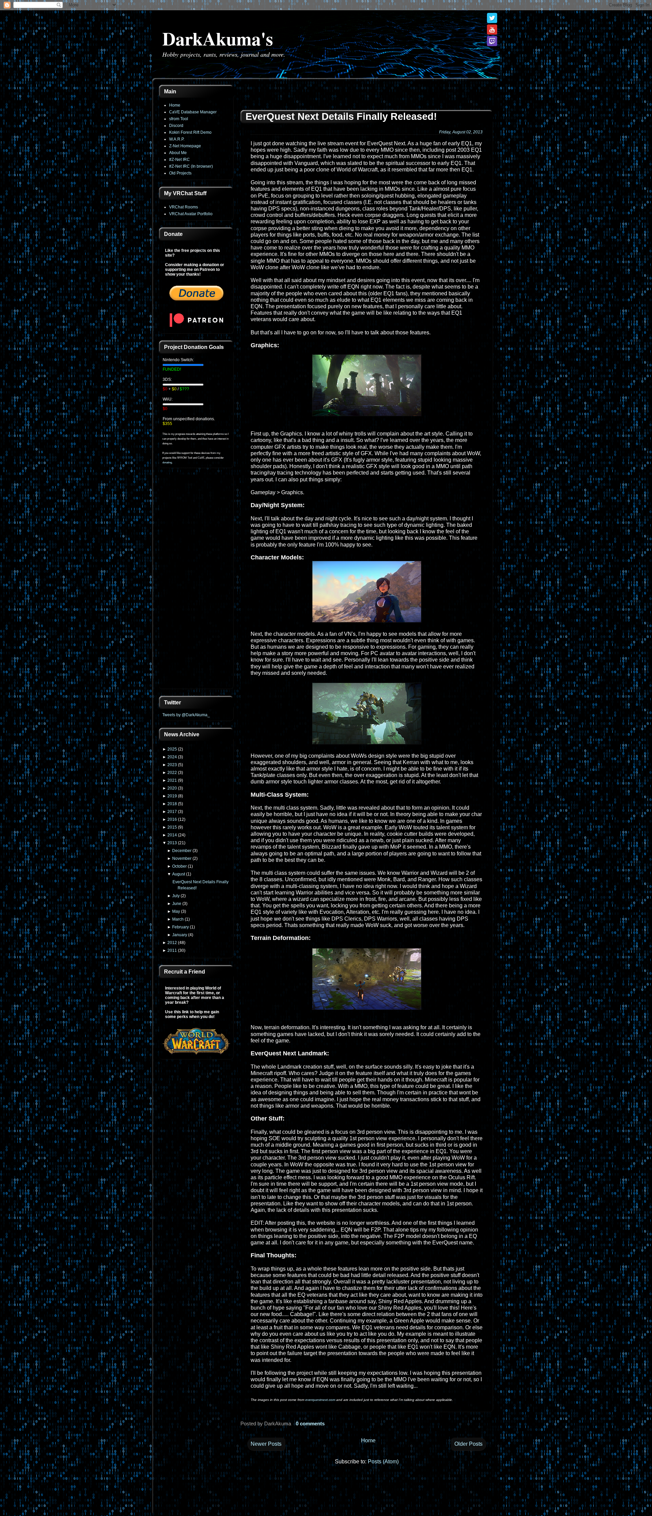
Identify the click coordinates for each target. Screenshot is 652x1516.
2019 (172, 796)
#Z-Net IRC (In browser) (191, 166)
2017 (172, 811)
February (180, 927)
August (178, 874)
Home (174, 105)
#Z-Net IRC (179, 159)
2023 (172, 764)
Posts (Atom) (383, 1461)
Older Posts (468, 1444)
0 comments (310, 1423)
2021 (172, 780)
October (179, 866)
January (179, 934)
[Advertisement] (196, 582)
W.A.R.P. (176, 139)
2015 (172, 827)
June (176, 903)
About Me (178, 152)
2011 (172, 950)
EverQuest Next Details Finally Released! (341, 116)
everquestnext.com (320, 1400)
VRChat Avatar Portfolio (191, 213)
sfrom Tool (178, 118)
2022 (172, 772)
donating (167, 462)
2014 (172, 835)
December (182, 850)
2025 (172, 749)
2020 (172, 788)
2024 (172, 757)
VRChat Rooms (183, 207)
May (176, 911)
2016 (172, 819)
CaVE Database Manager (193, 112)
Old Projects (180, 173)
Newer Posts (266, 1444)
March (178, 919)
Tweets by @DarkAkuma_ (186, 715)
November (182, 858)
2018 (172, 803)
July (176, 895)
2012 (172, 942)
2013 (172, 842)
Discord (176, 125)
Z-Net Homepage (185, 146)
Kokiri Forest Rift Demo (190, 132)
